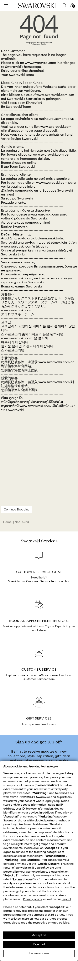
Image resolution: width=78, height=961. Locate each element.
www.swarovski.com (40, 62)
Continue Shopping (17, 509)
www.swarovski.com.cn (56, 362)
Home (7, 522)
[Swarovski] (37, 5)
